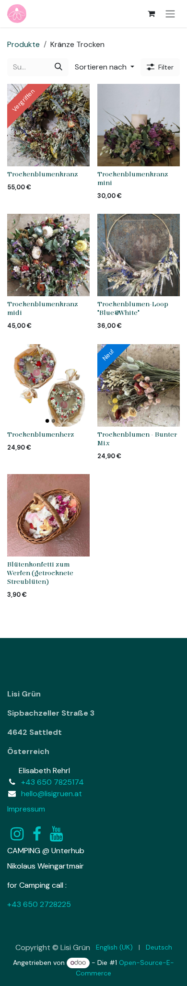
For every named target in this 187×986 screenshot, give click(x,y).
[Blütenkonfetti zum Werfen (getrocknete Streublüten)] (48, 515)
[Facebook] (37, 834)
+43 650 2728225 (39, 904)
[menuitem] (114, 947)
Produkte (23, 44)
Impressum (26, 809)
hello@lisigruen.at (51, 794)
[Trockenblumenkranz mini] (138, 125)
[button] (104, 67)
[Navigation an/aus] (170, 13)
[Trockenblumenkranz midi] (48, 255)
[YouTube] (56, 834)
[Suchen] (58, 67)
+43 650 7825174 (52, 782)
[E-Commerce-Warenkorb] (151, 13)
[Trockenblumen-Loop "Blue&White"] (138, 255)
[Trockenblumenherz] (48, 385)
